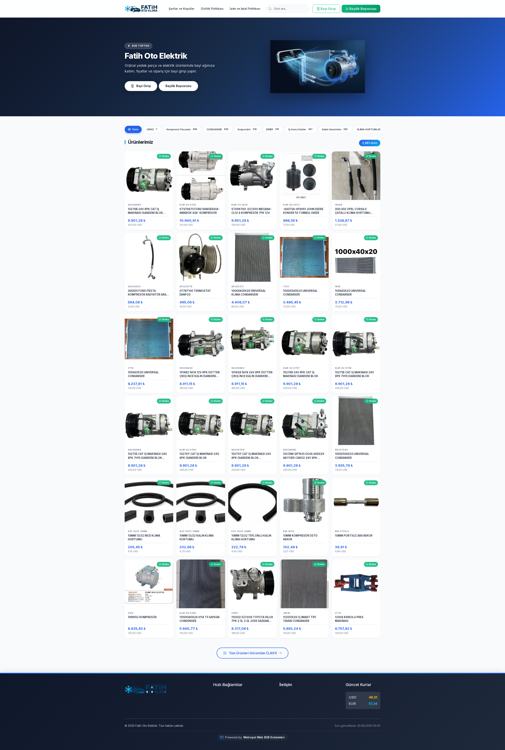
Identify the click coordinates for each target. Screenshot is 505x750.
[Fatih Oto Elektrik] (141, 8)
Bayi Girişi (328, 9)
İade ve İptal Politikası (245, 8)
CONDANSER (217, 129)
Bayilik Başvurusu (363, 9)
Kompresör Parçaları (181, 129)
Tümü (135, 129)
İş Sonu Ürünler (300, 129)
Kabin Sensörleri (335, 129)
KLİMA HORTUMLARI (372, 129)
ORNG (152, 129)
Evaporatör (247, 129)
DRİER (272, 129)
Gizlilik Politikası (212, 8)
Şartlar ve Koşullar (182, 8)
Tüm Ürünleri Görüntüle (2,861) (253, 653)
